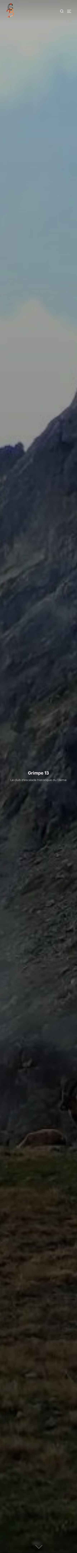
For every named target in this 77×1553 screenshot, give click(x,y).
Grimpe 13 (38, 773)
